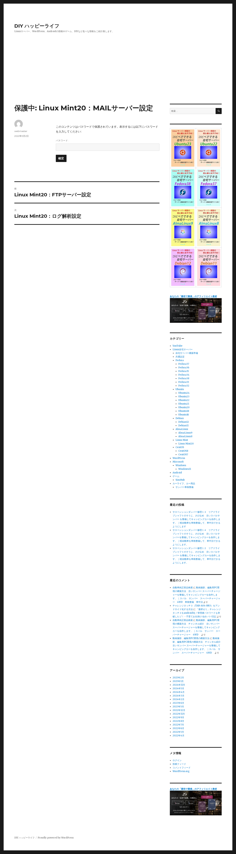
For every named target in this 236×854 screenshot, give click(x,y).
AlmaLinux (182, 429)
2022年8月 (178, 721)
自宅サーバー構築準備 (187, 353)
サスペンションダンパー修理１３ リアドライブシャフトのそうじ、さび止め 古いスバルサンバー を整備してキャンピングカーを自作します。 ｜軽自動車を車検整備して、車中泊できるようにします (196, 519)
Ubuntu (180, 389)
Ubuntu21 (183, 403)
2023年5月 (178, 706)
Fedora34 (183, 374)
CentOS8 (183, 450)
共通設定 (180, 356)
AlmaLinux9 (185, 432)
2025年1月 (178, 681)
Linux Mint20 (186, 443)
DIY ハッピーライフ (36, 26)
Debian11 (183, 425)
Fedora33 (183, 382)
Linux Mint (182, 440)
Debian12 (183, 421)
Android (177, 472)
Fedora (180, 360)
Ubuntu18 (183, 411)
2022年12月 (179, 710)
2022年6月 (178, 728)
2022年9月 (178, 717)
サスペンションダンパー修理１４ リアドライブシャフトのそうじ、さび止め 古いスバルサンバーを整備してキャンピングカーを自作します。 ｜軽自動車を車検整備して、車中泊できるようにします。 (196, 537)
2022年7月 (178, 724)
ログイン (177, 760)
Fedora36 (183, 367)
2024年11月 (179, 684)
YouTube (177, 345)
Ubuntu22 (183, 400)
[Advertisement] (118, 78)
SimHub (180, 479)
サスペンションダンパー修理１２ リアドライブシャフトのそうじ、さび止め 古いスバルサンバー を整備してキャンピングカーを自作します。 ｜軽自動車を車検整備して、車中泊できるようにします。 (196, 555)
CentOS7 (183, 454)
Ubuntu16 (183, 414)
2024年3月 (178, 695)
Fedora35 (183, 371)
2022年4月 (178, 735)
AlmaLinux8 (185, 436)
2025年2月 (178, 677)
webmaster (20, 131)
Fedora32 (183, 385)
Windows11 (184, 469)
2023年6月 (178, 702)
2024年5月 (178, 688)
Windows (181, 465)
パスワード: (62, 140)
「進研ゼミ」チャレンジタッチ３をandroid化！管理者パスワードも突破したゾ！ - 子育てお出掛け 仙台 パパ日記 (197, 613)
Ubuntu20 (184, 407)
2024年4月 (179, 692)
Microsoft (178, 461)
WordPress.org (181, 771)
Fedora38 (183, 378)
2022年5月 (178, 731)
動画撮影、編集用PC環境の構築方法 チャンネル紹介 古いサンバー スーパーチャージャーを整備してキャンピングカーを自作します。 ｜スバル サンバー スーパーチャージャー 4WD (196, 627)
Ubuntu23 (183, 396)
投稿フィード (179, 764)
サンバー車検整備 (184, 487)
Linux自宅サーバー (183, 349)
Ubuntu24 (184, 392)
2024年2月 (178, 699)
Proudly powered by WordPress (56, 837)
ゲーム (176, 476)
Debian (180, 418)
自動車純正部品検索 (183, 587)
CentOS (180, 447)
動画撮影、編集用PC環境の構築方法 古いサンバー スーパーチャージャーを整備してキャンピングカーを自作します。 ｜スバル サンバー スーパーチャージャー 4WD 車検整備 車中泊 (196, 594)
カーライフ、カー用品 (184, 483)
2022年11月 (179, 713)
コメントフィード (182, 767)
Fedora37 (183, 363)
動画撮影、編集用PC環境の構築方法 (191, 638)
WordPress (179, 458)
